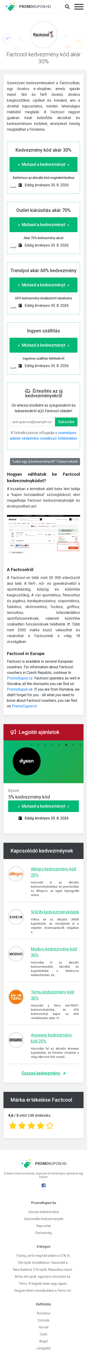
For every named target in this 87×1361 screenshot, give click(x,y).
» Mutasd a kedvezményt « (43, 164)
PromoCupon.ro (24, 706)
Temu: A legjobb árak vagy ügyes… (44, 1283)
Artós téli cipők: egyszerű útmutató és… (43, 1276)
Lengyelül (44, 1348)
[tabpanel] (43, 796)
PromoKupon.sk (20, 689)
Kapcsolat (43, 1226)
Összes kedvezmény (41, 1073)
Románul (43, 1313)
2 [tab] (38, 745)
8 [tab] (80, 745)
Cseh (43, 1334)
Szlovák (43, 1320)
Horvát (43, 1327)
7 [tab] (73, 745)
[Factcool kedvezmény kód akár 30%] (44, 36)
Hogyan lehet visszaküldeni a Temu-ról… (43, 1290)
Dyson (13, 790)
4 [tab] (52, 745)
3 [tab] (45, 745)
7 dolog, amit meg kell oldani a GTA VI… (43, 1255)
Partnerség (43, 1233)
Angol (43, 1341)
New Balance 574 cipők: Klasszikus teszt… (43, 1269)
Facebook (43, 1185)
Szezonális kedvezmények (43, 1219)
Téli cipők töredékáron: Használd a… (44, 1262)
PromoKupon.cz (20, 678)
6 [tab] (66, 745)
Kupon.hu (35, 6)
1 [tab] (31, 745)
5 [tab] (59, 745)
